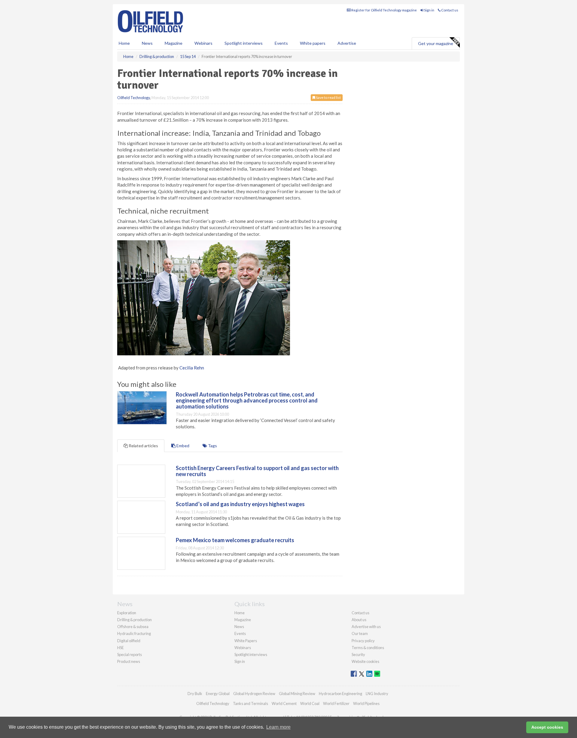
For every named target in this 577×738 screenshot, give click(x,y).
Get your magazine (435, 43)
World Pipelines (366, 703)
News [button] (147, 43)
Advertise (346, 43)
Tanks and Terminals (250, 703)
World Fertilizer (336, 703)
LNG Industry (377, 693)
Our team (360, 633)
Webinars (203, 43)
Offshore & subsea (132, 626)
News (239, 626)
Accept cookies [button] (547, 727)
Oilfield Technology (133, 97)
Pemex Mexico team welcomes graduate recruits (235, 540)
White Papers (245, 640)
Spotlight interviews (243, 43)
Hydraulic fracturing (134, 633)
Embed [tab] (182, 445)
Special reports (129, 654)
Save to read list (328, 97)
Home (124, 43)
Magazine (173, 43)
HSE (120, 647)
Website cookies (365, 661)
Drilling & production (134, 619)
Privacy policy (363, 640)
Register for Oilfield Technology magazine (384, 10)
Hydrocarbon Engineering (340, 693)
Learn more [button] (278, 727)
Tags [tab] (212, 445)
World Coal (309, 703)
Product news (128, 661)
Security (358, 654)
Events (281, 43)
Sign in (428, 10)
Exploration (126, 612)
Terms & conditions (368, 647)
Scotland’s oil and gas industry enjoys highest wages (240, 504)
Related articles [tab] (143, 445)
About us (359, 619)
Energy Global (218, 693)
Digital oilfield (128, 640)
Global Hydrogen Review (254, 693)
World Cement (284, 703)
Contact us (449, 10)
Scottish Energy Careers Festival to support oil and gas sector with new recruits (257, 471)
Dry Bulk (195, 693)
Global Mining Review (297, 693)
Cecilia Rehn (191, 367)
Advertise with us (366, 626)
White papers (312, 43)
